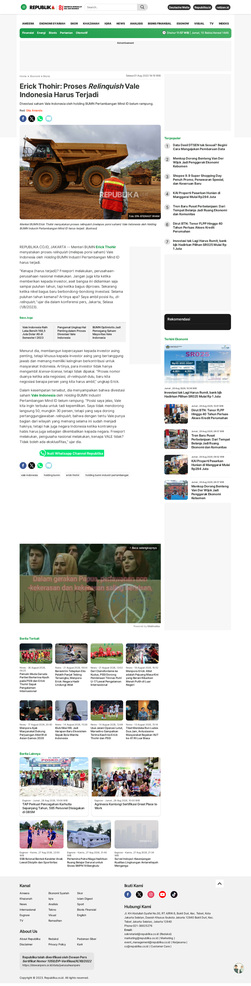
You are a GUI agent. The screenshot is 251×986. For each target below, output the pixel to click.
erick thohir (72, 475)
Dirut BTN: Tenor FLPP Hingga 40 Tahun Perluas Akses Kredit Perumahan (198, 227)
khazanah (91, 23)
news (120, 23)
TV (212, 23)
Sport (80, 904)
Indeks (224, 23)
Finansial (28, 32)
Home (23, 76)
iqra (108, 23)
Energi (41, 32)
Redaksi (53, 938)
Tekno (52, 909)
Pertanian (66, 32)
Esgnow (25, 915)
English (81, 915)
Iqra (50, 898)
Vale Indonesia (43, 395)
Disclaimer (26, 944)
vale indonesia (29, 475)
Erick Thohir (105, 247)
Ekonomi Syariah (52, 23)
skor (74, 23)
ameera (28, 23)
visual (199, 23)
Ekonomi (35, 76)
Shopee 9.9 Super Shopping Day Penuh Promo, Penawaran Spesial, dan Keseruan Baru (198, 179)
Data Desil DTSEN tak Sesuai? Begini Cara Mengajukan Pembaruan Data (200, 147)
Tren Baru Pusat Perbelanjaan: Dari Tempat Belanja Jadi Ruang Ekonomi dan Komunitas (200, 210)
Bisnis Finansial (159, 23)
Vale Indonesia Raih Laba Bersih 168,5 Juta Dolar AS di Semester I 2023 (35, 332)
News (23, 904)
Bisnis (53, 32)
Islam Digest (85, 898)
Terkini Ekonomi (176, 339)
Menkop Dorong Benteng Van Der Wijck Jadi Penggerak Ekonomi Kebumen (198, 162)
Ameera (24, 893)
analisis (136, 23)
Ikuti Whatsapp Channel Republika (75, 453)
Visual (52, 915)
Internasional (27, 909)
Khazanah (26, 898)
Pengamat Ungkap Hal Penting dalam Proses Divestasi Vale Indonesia (71, 332)
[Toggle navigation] (24, 7)
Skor (80, 893)
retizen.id (223, 7)
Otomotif (81, 32)
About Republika (30, 938)
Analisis (53, 904)
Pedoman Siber (86, 938)
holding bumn (52, 475)
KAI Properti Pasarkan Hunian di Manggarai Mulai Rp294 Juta (196, 195)
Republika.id (203, 7)
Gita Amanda (34, 110)
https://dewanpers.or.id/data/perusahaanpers (51, 965)
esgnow (183, 23)
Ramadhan (55, 920)
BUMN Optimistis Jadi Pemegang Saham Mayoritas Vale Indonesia (107, 332)
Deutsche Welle (179, 7)
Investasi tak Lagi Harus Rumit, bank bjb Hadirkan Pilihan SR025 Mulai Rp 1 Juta (199, 245)
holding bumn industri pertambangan (107, 475)
